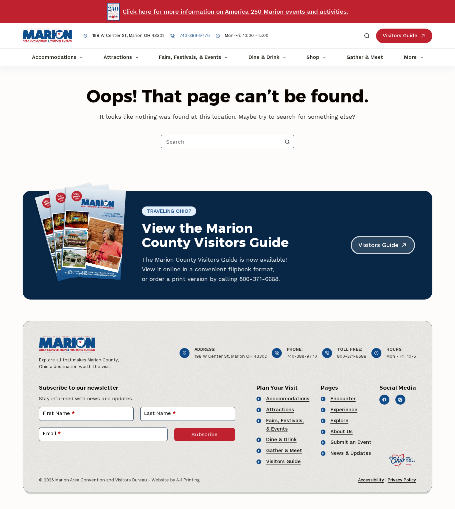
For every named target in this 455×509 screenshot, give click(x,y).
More (410, 57)
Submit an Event (350, 442)
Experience (343, 410)
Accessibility (371, 479)
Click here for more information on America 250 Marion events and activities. (235, 11)
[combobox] (221, 141)
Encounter (343, 399)
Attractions (118, 57)
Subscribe (205, 434)
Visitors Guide (400, 36)
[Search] (366, 35)
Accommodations (54, 57)
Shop (312, 57)
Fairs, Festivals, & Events (190, 57)
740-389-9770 (195, 35)
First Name (59, 413)
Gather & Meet (364, 57)
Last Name (160, 413)
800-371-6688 (351, 356)
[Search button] (287, 141)
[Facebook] (384, 400)
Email (52, 434)
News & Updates (350, 453)
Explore (339, 421)
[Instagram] (400, 400)
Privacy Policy (402, 479)
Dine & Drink (263, 57)
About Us (341, 432)
